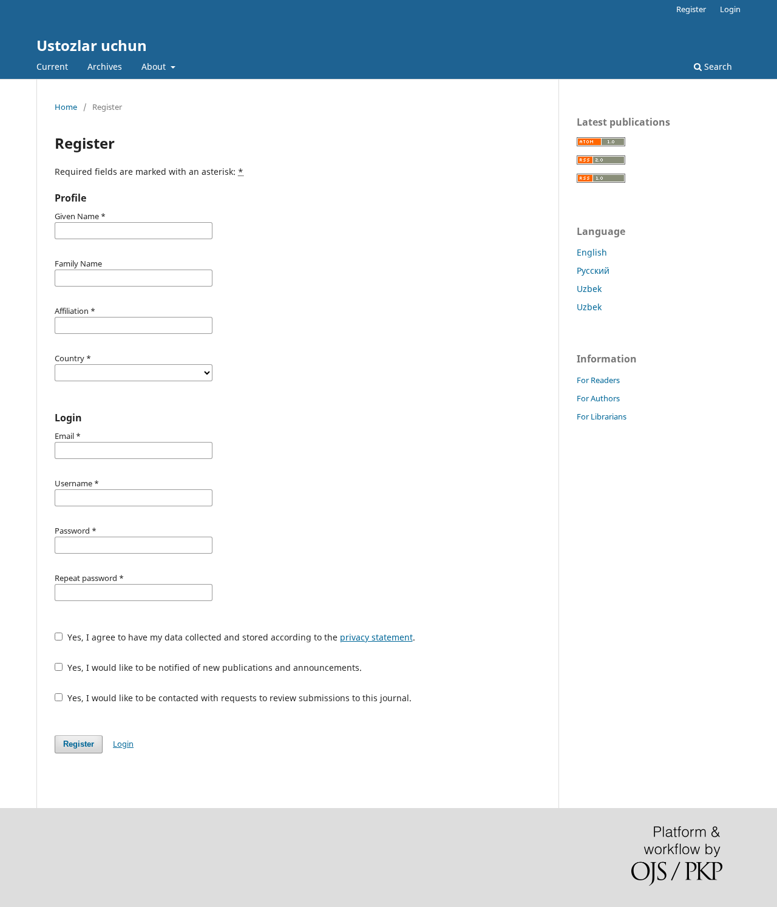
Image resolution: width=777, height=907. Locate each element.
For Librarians (601, 416)
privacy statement (376, 637)
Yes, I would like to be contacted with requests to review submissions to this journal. (238, 698)
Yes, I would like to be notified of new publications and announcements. (213, 667)
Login (730, 9)
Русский (593, 270)
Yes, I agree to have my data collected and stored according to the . (240, 637)
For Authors (598, 398)
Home (66, 106)
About (154, 66)
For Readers (598, 380)
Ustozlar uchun (91, 45)
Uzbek (589, 288)
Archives (104, 66)
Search (717, 66)
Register (691, 9)
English (592, 252)
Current (52, 66)
